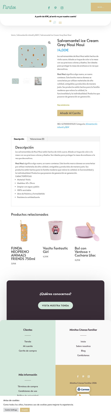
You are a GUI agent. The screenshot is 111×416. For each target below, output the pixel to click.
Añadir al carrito (70, 113)
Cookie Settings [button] (11, 410)
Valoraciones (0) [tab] (37, 139)
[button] (49, 42)
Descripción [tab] (19, 139)
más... (101, 7)
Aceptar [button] (25, 410)
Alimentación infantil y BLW (28, 35)
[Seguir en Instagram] (62, 8)
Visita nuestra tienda (55, 305)
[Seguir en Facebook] (49, 8)
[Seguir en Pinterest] (55, 8)
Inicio (13, 35)
